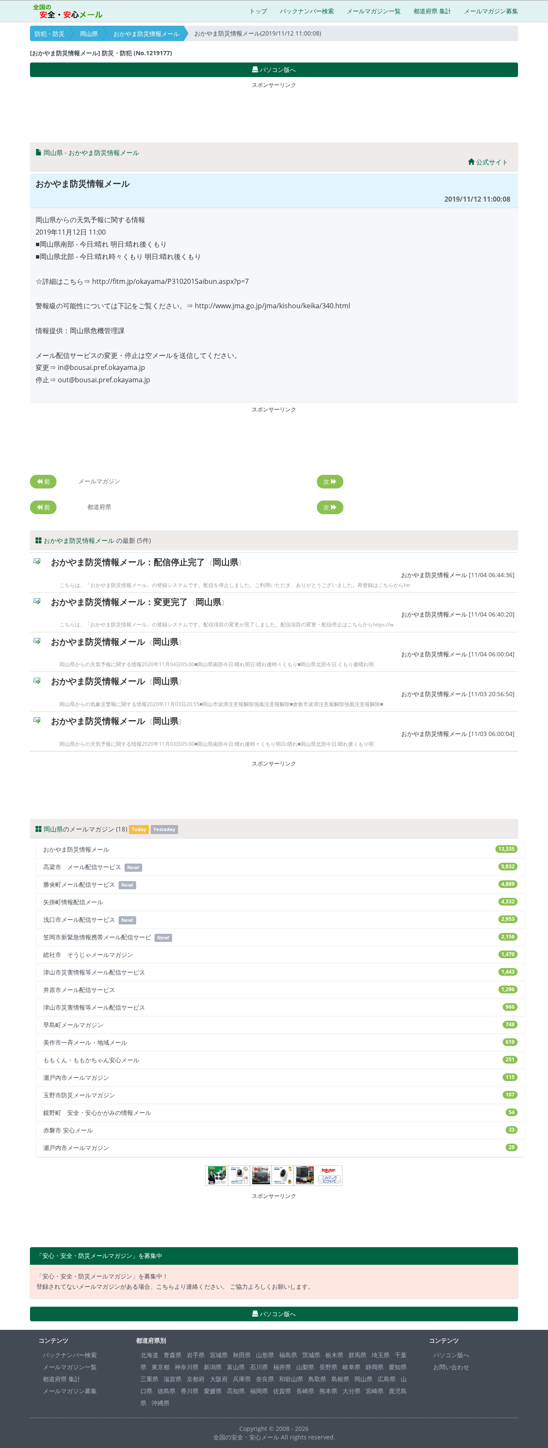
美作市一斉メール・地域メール (279, 1042)
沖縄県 (161, 1403)
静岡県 (375, 1367)
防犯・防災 (50, 34)
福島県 (288, 1355)
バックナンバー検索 (307, 11)
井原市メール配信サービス (279, 990)
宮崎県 (375, 1391)
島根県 (340, 1379)
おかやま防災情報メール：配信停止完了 (128, 562)
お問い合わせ (451, 1367)
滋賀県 (173, 1379)
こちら (165, 1286)
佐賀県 (282, 1391)
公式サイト (491, 162)
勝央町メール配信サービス (279, 884)
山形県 (265, 1355)
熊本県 (328, 1391)
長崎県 (305, 1391)
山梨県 (305, 1367)
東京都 (161, 1367)
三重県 (149, 1379)
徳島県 (167, 1391)
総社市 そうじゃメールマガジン (279, 954)
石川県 (259, 1367)
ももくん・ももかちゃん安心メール (279, 1060)
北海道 (149, 1355)
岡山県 (89, 34)
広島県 (387, 1379)
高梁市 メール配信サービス (279, 867)
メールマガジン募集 (491, 11)
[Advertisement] (274, 110)
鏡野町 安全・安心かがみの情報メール (279, 1112)
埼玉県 (381, 1355)
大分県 (351, 1391)
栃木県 (334, 1355)
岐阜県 (351, 1367)
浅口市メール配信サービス (279, 919)
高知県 (236, 1391)
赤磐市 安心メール (279, 1130)
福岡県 (259, 1391)
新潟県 (213, 1367)
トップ (258, 11)
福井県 (282, 1367)
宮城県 (219, 1355)
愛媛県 (213, 1391)
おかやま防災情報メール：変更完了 (119, 602)
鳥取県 (317, 1379)
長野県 (328, 1367)
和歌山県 (291, 1379)
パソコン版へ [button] (277, 70)
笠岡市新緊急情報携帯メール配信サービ (279, 937)
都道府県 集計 (432, 11)
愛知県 (398, 1367)
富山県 (236, 1367)
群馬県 (357, 1355)
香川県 (190, 1391)
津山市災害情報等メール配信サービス (279, 972)
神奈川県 (187, 1367)
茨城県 (311, 1355)
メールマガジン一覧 (374, 11)
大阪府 (219, 1379)
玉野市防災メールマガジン (279, 1095)
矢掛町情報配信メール (279, 902)
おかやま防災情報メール (146, 34)
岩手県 (196, 1355)
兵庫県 (242, 1379)
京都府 (196, 1379)
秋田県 (242, 1355)
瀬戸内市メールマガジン (279, 1077)
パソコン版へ (451, 1355)
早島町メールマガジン (279, 1025)
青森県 (173, 1355)
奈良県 (265, 1379)
